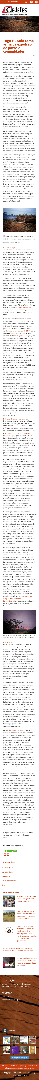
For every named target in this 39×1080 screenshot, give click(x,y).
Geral (3, 885)
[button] (27, 2)
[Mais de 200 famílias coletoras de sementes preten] (15, 1040)
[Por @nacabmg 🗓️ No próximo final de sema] (6, 1040)
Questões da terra (8, 872)
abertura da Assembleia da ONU (17, 331)
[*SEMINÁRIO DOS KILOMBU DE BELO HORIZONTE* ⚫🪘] (32, 1050)
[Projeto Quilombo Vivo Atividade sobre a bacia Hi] (24, 1050)
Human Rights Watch (16, 730)
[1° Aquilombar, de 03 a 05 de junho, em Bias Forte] (32, 1040)
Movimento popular (8, 881)
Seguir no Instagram (21, 1058)
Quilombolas (6, 876)
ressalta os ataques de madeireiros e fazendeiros (17, 598)
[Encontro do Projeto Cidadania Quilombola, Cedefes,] (6, 1050)
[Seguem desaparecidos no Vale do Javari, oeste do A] (24, 1040)
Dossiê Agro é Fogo (20, 336)
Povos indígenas (7, 868)
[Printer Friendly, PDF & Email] (11, 851)
